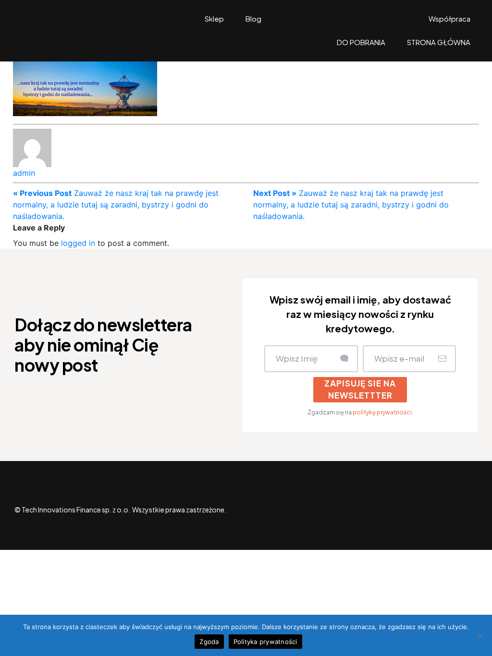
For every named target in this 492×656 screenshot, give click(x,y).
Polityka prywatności (265, 641)
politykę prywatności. (383, 412)
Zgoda (209, 641)
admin (24, 173)
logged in (78, 243)
